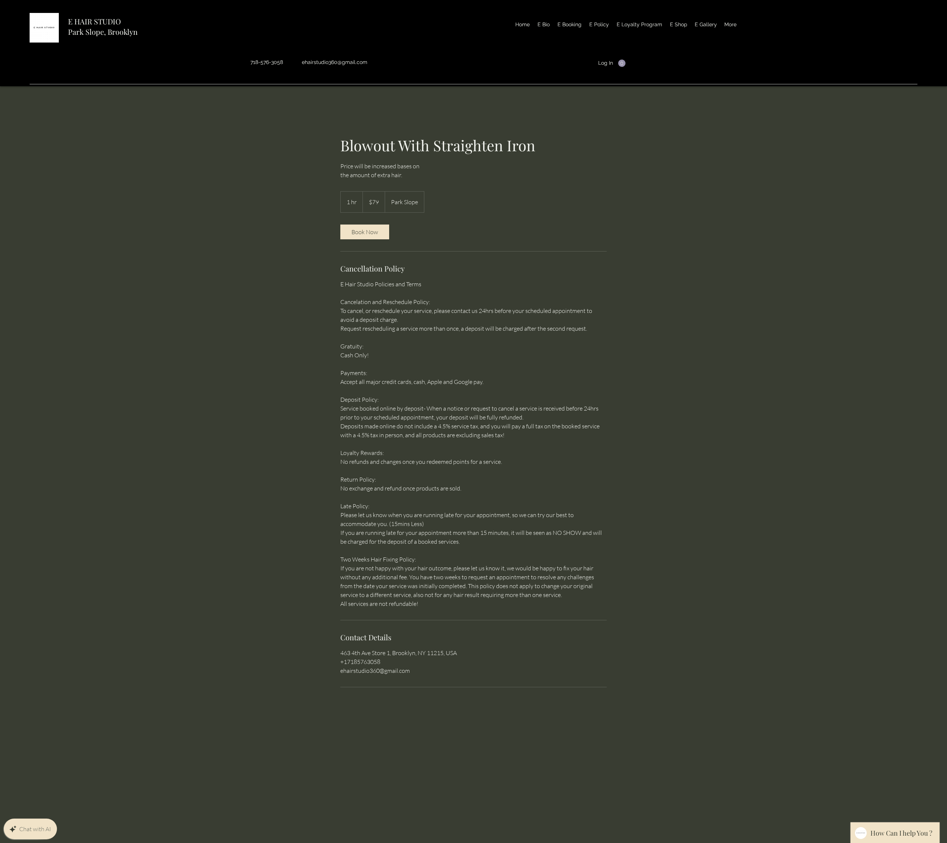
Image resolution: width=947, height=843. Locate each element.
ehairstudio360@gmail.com (334, 62)
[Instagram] (632, 64)
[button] (622, 63)
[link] (364, 232)
